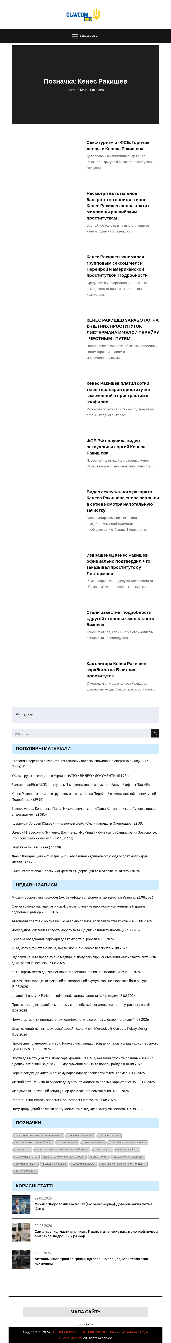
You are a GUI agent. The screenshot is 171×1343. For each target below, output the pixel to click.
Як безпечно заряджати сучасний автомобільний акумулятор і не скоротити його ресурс (79, 981)
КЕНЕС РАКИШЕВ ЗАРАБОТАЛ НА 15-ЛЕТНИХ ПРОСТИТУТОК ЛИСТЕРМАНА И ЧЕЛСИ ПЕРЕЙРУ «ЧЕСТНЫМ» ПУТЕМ (123, 329)
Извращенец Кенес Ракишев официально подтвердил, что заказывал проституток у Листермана (118, 564)
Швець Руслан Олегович (128, 1157)
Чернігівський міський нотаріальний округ (62, 1150)
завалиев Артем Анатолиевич (128, 1142)
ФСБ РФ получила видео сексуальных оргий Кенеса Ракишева (116, 447)
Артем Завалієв (67, 1142)
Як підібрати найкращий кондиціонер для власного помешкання (61, 1091)
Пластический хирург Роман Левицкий (39, 1135)
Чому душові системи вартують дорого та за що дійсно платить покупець (68, 930)
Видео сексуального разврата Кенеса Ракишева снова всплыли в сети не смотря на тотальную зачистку (123, 501)
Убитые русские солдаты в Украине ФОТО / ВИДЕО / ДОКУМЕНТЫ (64, 776)
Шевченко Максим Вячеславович (64, 1157)
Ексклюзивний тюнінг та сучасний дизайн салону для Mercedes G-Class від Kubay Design (80, 1028)
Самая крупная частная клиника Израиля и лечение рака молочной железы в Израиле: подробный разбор (96, 1234)
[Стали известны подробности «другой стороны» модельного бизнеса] (47, 626)
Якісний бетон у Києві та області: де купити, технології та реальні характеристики (74, 1082)
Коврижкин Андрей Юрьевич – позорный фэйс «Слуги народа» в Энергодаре (72, 823)
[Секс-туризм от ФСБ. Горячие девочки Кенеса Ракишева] (47, 157)
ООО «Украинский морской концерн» (123, 1164)
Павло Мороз (103, 1150)
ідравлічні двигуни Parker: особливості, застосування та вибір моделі (65, 996)
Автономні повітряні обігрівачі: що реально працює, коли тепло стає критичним (73, 921)
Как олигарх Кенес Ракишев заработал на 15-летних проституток (116, 669)
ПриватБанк (23, 1150)
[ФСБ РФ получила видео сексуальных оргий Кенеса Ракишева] (47, 455)
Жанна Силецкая (25, 1171)
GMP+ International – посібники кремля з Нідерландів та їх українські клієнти (71, 871)
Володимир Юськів (54, 1164)
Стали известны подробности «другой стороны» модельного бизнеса (120, 618)
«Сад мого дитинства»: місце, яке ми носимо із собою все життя (61, 948)
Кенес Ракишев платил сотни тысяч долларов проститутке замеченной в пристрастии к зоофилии (118, 392)
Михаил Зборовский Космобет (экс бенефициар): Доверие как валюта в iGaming (74, 897)
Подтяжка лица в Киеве (30, 847)
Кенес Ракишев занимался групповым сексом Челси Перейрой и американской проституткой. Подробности (117, 266)
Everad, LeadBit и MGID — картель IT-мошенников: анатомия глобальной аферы (74, 785)
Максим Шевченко (26, 1157)
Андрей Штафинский (81, 1135)
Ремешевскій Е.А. (127, 1150)
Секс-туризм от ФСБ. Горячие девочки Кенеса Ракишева (118, 145)
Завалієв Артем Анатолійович (34, 1142)
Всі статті (85, 1324)
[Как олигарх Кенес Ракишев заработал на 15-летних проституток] (47, 678)
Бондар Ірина (99, 1157)
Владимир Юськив (83, 1164)
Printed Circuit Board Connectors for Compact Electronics (55, 1100)
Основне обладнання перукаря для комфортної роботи (54, 939)
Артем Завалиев (93, 1142)
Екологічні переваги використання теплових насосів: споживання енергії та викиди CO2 (80, 761)
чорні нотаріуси (109, 1135)
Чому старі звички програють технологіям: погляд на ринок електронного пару (72, 1019)
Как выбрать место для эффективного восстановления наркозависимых (68, 972)
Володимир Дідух (26, 1164)
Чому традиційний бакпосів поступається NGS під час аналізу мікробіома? (69, 1109)
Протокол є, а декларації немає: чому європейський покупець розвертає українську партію (81, 1005)
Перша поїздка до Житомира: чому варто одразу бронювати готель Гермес (69, 1073)
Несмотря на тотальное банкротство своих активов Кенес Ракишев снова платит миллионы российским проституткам (118, 206)
